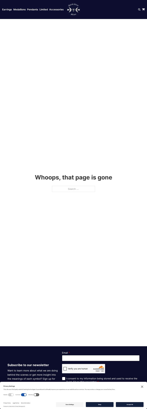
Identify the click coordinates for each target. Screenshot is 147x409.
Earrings (7, 9)
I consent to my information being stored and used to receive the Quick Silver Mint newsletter (101, 380)
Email (66, 352)
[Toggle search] (139, 9)
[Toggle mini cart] (143, 9)
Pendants (32, 9)
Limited (43, 9)
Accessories (56, 9)
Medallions (19, 9)
